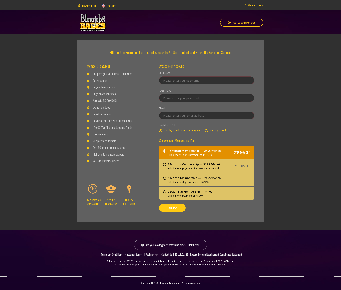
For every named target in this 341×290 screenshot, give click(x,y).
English (110, 5)
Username (165, 73)
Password (165, 91)
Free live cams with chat (243, 22)
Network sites (89, 5)
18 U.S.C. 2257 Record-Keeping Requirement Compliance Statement (208, 254)
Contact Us (166, 254)
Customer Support (134, 254)
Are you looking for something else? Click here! (172, 244)
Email (162, 108)
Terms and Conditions (112, 254)
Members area (255, 5)
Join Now (172, 208)
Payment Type (167, 125)
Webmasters (152, 254)
